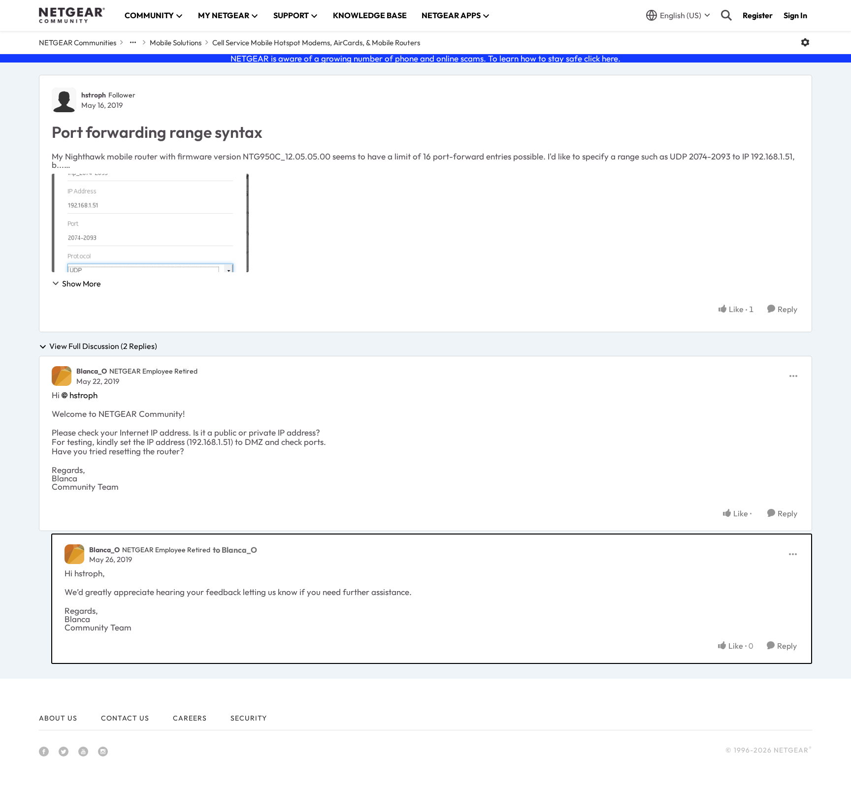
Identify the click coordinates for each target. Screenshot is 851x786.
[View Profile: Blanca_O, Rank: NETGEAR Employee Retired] (61, 376)
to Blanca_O (235, 550)
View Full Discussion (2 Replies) (103, 346)
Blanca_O (91, 371)
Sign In (795, 15)
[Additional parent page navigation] (133, 42)
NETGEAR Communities (77, 42)
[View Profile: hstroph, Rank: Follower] (64, 100)
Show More (81, 283)
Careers (190, 718)
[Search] (726, 15)
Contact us (125, 718)
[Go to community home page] (72, 15)
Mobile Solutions (175, 42)
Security (248, 718)
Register (758, 15)
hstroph (93, 95)
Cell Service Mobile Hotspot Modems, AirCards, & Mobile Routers (316, 42)
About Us (58, 718)
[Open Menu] (805, 42)
